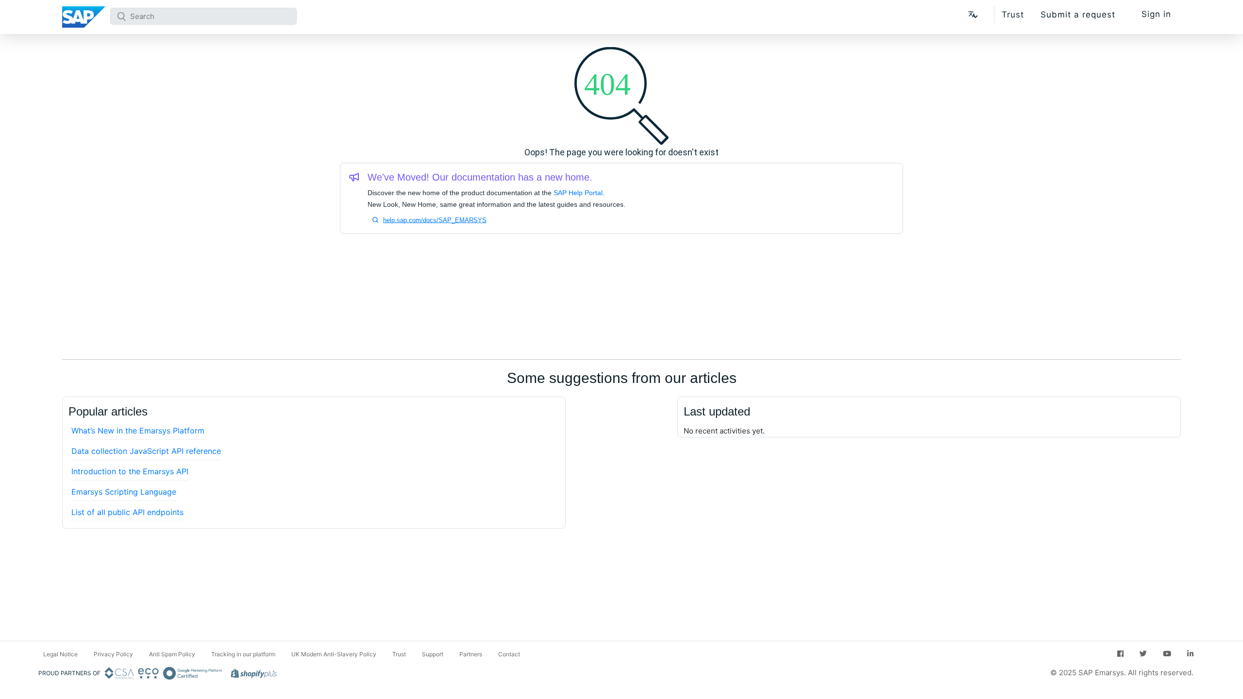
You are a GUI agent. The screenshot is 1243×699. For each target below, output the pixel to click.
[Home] (83, 17)
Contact (509, 654)
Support (432, 654)
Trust (1013, 14)
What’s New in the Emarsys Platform (137, 430)
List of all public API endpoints (127, 512)
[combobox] (203, 16)
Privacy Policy (113, 654)
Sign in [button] (1156, 14)
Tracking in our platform (243, 654)
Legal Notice (60, 654)
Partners (470, 654)
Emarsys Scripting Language (123, 492)
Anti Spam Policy (172, 654)
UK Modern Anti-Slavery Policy (333, 654)
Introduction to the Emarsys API (129, 471)
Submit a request (1078, 14)
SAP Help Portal (578, 193)
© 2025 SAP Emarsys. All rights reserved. (1121, 672)
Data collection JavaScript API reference (146, 451)
